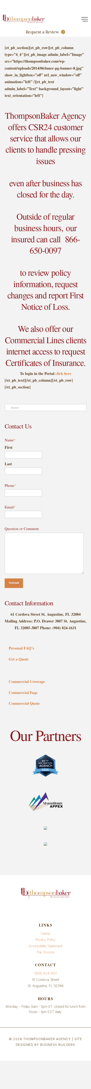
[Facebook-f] (35, 909)
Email (10, 506)
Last (8, 464)
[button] (84, 19)
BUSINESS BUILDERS (57, 1045)
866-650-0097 (55, 244)
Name (10, 439)
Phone (10, 485)
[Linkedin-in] (55, 909)
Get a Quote (19, 659)
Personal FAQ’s (21, 648)
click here (63, 373)
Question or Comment (22, 528)
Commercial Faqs (23, 692)
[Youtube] (45, 909)
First (8, 447)
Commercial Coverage (27, 681)
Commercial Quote (24, 703)
